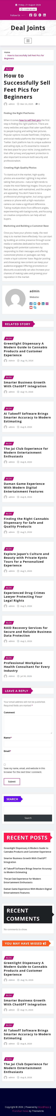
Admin (12, 360)
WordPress (43, 1107)
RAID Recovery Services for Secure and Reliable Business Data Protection (28, 631)
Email (7, 751)
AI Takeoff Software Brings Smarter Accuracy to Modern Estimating (27, 417)
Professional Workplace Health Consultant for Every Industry (27, 667)
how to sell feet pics (30, 120)
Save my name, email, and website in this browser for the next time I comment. (24, 770)
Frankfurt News (20, 1110)
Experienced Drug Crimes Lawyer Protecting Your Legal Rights (24, 596)
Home (7, 52)
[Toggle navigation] (28, 40)
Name (8, 737)
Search (12, 799)
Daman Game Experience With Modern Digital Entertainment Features (24, 487)
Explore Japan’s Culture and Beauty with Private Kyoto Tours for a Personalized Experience (26, 559)
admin (12, 104)
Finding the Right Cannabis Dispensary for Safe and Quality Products (26, 522)
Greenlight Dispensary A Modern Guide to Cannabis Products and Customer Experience (25, 349)
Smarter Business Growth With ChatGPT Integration (25, 384)
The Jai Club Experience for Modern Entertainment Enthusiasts (26, 452)
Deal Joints (28, 27)
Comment (9, 712)
